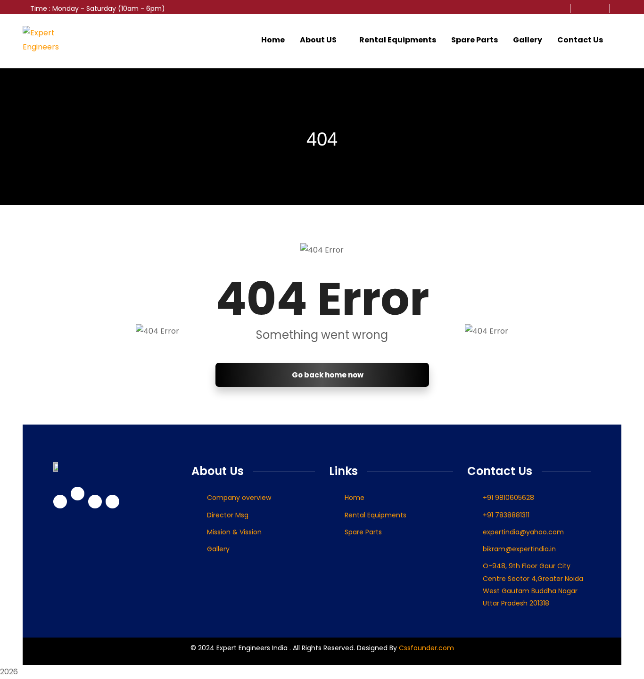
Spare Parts (474, 39)
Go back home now (326, 375)
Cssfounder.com (425, 648)
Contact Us (580, 39)
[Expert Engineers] (52, 40)
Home (273, 39)
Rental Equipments (397, 39)
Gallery (527, 39)
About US (318, 39)
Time (38, 8)
